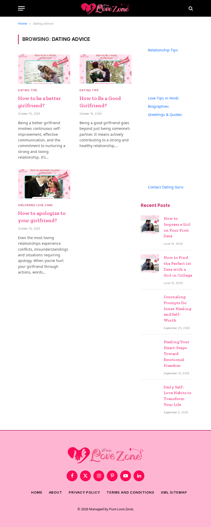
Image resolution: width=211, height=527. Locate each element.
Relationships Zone (171, 88)
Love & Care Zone (170, 80)
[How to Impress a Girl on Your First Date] (150, 224)
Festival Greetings (170, 128)
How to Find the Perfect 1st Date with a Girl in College (178, 266)
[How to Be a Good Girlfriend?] (106, 69)
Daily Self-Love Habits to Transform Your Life (177, 396)
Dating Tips (27, 90)
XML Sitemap (174, 492)
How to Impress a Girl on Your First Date (177, 227)
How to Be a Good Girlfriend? (100, 101)
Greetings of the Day (173, 119)
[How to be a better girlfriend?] (44, 69)
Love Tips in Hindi (163, 98)
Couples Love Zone (171, 55)
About (56, 492)
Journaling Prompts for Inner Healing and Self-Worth (177, 308)
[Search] (190, 8)
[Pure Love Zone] (105, 8)
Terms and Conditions (130, 492)
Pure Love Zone (121, 509)
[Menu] (21, 8)
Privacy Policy (84, 492)
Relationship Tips (163, 50)
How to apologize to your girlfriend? (42, 216)
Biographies (158, 106)
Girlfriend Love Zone (35, 205)
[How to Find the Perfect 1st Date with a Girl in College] (150, 263)
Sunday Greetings (170, 163)
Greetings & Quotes (165, 114)
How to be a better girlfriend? (39, 101)
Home (22, 23)
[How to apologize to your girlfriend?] (44, 184)
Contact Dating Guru (165, 187)
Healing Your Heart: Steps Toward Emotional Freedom (176, 353)
